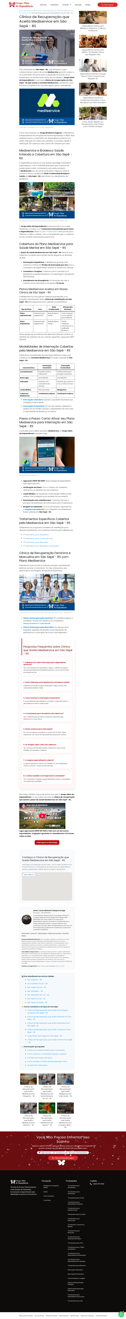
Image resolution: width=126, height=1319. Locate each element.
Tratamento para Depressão (74, 1219)
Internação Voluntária (33, 400)
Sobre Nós (43, 5)
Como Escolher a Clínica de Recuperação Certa (47, 1061)
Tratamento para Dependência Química (75, 1203)
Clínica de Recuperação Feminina (38, 618)
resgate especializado (34, 509)
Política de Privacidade (26, 1315)
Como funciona (49, 1196)
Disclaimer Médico (101, 1315)
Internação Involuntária (33, 406)
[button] (107, 5)
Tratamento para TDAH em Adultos (76, 1248)
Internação (78, 5)
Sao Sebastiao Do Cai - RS (38, 995)
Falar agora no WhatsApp (47, 842)
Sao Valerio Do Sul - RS (36, 987)
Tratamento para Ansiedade (74, 1192)
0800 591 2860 (60, 966)
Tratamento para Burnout (77, 1265)
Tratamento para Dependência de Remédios (77, 1254)
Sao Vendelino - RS (35, 991)
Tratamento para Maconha (36, 542)
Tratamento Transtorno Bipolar (76, 1225)
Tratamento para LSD (75, 1301)
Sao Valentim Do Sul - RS (37, 983)
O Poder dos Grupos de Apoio (39, 1058)
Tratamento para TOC (75, 1243)
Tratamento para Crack (76, 1198)
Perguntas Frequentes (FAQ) (51, 1186)
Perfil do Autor (74, 1315)
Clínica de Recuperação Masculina (38, 627)
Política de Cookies (51, 1315)
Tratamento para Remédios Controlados (42, 546)
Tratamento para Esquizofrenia (74, 1209)
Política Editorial (42, 933)
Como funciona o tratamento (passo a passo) (46, 1054)
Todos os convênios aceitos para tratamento (46, 1050)
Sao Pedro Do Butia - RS (37, 1002)
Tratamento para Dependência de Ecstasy (76, 1295)
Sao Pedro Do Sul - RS (36, 998)
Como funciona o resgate (76, 1278)
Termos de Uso (39, 1315)
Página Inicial (26, 933)
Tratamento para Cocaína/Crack (39, 538)
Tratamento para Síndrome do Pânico (74, 1237)
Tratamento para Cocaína (76, 1214)
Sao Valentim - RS (34, 980)
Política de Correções (54, 933)
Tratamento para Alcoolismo (37, 534)
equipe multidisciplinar (49, 231)
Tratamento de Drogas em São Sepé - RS (44, 1036)
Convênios (65, 5)
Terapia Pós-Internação (37, 1065)
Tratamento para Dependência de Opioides (76, 1260)
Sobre (46, 1192)
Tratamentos (54, 5)
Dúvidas (87, 5)
